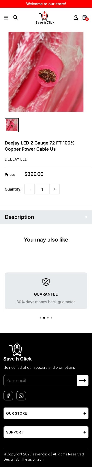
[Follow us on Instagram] (21, 395)
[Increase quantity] (54, 189)
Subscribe (82, 380)
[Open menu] (6, 18)
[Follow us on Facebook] (8, 395)
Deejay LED (16, 159)
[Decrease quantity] (29, 189)
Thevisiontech (32, 459)
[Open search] (15, 17)
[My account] (75, 17)
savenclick (41, 454)
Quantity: (13, 189)
